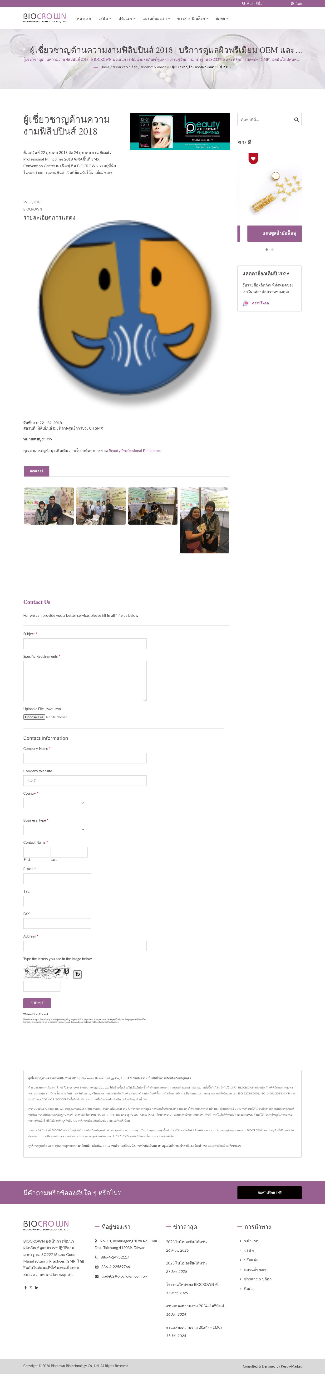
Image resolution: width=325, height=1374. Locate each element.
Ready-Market (291, 1366)
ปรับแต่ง (125, 18)
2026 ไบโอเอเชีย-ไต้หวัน (186, 1241)
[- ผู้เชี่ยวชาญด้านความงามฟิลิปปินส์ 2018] (49, 506)
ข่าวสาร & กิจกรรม (155, 67)
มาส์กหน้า (84, 1145)
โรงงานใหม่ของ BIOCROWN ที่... (193, 1284)
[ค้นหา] (243, 3)
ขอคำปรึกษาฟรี (270, 1192)
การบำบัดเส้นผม (147, 1145)
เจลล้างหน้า (128, 1145)
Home (104, 67)
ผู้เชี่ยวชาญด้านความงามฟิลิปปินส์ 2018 (201, 67)
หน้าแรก (84, 18)
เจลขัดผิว (113, 1145)
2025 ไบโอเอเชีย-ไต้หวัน (186, 1263)
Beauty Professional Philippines (135, 451)
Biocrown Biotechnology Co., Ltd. (75, 1366)
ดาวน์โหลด (260, 303)
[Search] (296, 119)
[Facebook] (26, 1288)
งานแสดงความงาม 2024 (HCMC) (194, 1327)
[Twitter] (31, 1288)
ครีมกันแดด (99, 1145)
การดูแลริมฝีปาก (168, 1145)
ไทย (299, 3)
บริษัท (103, 18)
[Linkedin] (36, 1288)
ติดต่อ (221, 18)
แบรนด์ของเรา (155, 18)
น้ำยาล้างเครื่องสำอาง (193, 1145)
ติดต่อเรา (235, 1145)
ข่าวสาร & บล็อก (191, 18)
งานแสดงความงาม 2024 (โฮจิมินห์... (196, 1306)
